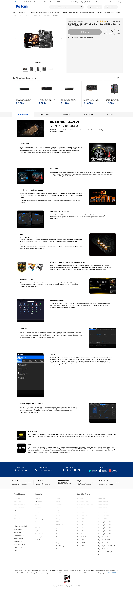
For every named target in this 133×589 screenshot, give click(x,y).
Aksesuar (92, 12)
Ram (57, 537)
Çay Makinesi (38, 531)
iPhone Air (80, 507)
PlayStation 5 (59, 504)
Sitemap (58, 549)
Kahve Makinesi (39, 528)
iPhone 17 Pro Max (82, 501)
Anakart (58, 540)
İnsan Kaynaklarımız (19, 504)
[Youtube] (75, 470)
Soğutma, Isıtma (109, 12)
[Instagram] (79, 470)
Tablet (36, 510)
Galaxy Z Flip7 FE (103, 516)
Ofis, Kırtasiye (83, 12)
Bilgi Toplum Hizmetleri (20, 510)
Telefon (14, 12)
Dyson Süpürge (39, 537)
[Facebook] (63, 470)
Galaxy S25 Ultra (103, 501)
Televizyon (38, 507)
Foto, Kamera (73, 12)
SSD (57, 534)
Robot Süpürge (39, 519)
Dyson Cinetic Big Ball (104, 537)
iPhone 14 (80, 528)
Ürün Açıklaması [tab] (23, 114)
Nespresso (101, 555)
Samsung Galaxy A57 (104, 522)
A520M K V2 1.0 (57, 16)
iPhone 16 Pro (81, 513)
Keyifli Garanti (18, 541)
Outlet (118, 12)
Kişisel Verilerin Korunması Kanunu (24, 519)
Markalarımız (17, 501)
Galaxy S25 (101, 498)
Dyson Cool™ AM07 (104, 540)
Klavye (58, 543)
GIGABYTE (46, 16)
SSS (15, 516)
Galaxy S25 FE (102, 507)
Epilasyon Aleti (60, 519)
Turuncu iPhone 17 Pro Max (85, 504)
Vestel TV (58, 507)
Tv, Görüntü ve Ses (32, 12)
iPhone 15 (80, 525)
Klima (36, 522)
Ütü (36, 516)
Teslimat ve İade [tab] (88, 114)
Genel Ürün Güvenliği (86, 37)
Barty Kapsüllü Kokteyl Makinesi (107, 552)
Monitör (58, 501)
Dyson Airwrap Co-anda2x (105, 543)
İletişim (16, 513)
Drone (36, 525)
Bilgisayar (21, 12)
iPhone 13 (80, 531)
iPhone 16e (80, 522)
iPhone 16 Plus (81, 519)
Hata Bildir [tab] (110, 114)
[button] (61, 38)
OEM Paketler (60, 525)
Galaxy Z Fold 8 (81, 534)
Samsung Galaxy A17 (104, 531)
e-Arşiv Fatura (18, 547)
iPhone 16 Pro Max (82, 516)
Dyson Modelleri (102, 549)
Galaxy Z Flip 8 (81, 537)
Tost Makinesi (39, 534)
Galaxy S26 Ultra (82, 546)
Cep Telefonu (38, 501)
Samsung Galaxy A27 (104, 528)
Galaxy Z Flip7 (102, 513)
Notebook (37, 504)
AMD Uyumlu (36, 16)
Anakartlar (27, 16)
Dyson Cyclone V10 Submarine (107, 546)
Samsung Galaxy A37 (104, 525)
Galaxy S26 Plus (81, 543)
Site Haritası (38, 540)
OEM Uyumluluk (60, 522)
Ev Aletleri (55, 12)
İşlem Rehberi (18, 529)
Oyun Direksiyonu (61, 546)
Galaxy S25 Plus (103, 504)
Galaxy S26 (80, 540)
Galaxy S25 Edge (103, 519)
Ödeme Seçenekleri (19, 535)
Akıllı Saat (37, 513)
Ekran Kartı (59, 531)
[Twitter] (67, 470)
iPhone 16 (80, 510)
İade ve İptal (17, 532)
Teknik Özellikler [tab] (44, 114)
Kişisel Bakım (64, 12)
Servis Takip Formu (19, 544)
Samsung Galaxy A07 (104, 534)
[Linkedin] (71, 470)
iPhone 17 (80, 498)
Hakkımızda (17, 498)
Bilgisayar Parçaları (45, 12)
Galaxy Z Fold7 (102, 510)
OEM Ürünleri (17, 16)
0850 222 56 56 (46, 470)
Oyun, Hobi (99, 12)
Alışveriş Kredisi (18, 538)
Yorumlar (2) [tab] (66, 114)
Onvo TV (58, 516)
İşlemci (58, 528)
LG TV (58, 513)
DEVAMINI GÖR (111, 573)
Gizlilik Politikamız (19, 507)
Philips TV (59, 510)
